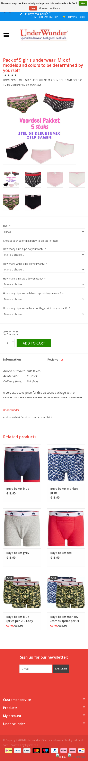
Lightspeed (31, 745)
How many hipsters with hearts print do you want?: (33, 293)
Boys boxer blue (17, 489)
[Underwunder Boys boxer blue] (22, 464)
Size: (6, 225)
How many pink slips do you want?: (24, 278)
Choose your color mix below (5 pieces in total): (30, 240)
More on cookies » (49, 8)
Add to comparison (33, 417)
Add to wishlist (12, 417)
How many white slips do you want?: (25, 264)
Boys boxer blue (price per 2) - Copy (19, 619)
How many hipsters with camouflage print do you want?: (36, 308)
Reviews (55, 359)
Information (12, 359)
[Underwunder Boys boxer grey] (22, 528)
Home (6, 80)
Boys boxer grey (17, 553)
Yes (83, 3)
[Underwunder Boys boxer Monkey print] (66, 464)
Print (49, 417)
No (33, 8)
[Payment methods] (8, 750)
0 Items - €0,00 (76, 17)
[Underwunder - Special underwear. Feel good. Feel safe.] (50, 35)
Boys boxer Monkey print (64, 491)
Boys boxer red (61, 553)
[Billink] (61, 755)
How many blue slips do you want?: (24, 249)
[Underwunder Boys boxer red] (66, 528)
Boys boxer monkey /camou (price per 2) (64, 619)
